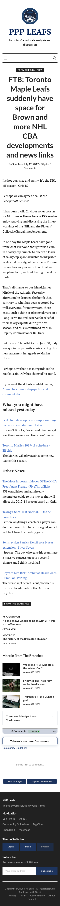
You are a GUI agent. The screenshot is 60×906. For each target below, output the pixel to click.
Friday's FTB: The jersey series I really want (37, 682)
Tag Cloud (38, 824)
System (45, 846)
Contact (32, 899)
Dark (28, 846)
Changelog (8, 829)
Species (15, 164)
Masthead (24, 829)
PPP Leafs (30, 31)
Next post (8, 635)
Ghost (38, 892)
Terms (23, 895)
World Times (37, 805)
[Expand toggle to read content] (52, 716)
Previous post (11, 617)
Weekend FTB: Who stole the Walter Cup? (38, 666)
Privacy (12, 895)
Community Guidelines (15, 824)
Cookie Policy (37, 895)
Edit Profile (8, 818)
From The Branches (30, 70)
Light (11, 846)
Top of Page (15, 781)
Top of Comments (42, 781)
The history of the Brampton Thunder (24, 638)
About (22, 818)
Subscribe (47, 870)
